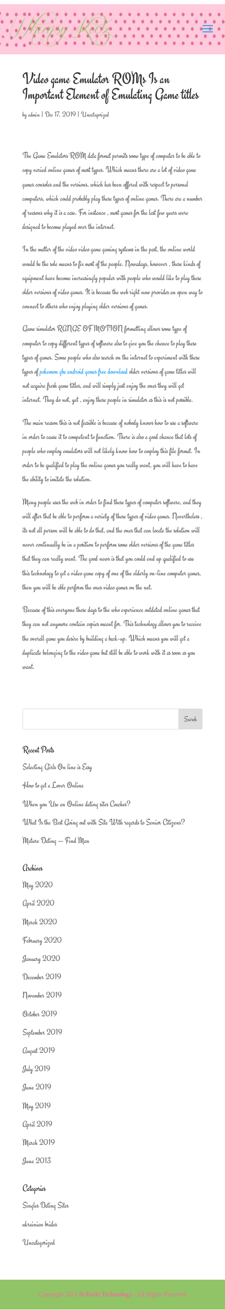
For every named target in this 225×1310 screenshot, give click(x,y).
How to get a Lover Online (53, 785)
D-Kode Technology (105, 1294)
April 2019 (37, 1124)
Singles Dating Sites (45, 1205)
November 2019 (42, 995)
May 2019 (36, 1106)
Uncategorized (95, 114)
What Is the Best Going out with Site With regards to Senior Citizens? (103, 822)
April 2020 (38, 903)
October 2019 (39, 1014)
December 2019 (41, 977)
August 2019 (38, 1051)
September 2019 (42, 1032)
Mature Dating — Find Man (55, 840)
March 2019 (38, 1142)
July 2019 (36, 1069)
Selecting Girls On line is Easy (57, 767)
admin (34, 114)
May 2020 (37, 885)
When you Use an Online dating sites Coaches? (76, 804)
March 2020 (39, 922)
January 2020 (41, 959)
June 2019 (36, 1087)
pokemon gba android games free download (84, 371)
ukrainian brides (39, 1224)
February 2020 (42, 940)
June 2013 (36, 1161)
